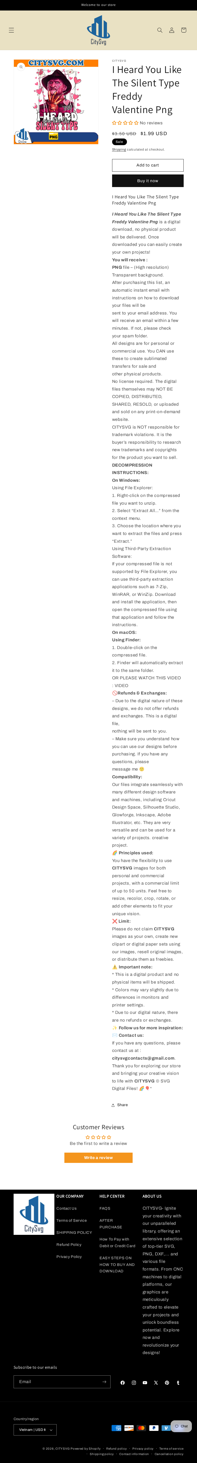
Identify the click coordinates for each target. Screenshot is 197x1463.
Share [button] (122, 1105)
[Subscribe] (104, 1381)
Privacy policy (143, 1448)
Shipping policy (102, 1454)
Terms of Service (71, 1220)
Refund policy (116, 1448)
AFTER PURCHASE (111, 1223)
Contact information (134, 1454)
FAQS (105, 1208)
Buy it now (148, 181)
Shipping (119, 149)
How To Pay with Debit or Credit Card (117, 1242)
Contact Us (66, 1208)
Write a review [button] (98, 1157)
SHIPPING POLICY (74, 1232)
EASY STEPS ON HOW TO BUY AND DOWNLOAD (117, 1264)
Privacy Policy (69, 1257)
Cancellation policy (169, 1454)
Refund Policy (68, 1245)
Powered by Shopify (86, 1448)
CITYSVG (62, 1448)
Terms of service (171, 1448)
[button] (11, 30)
